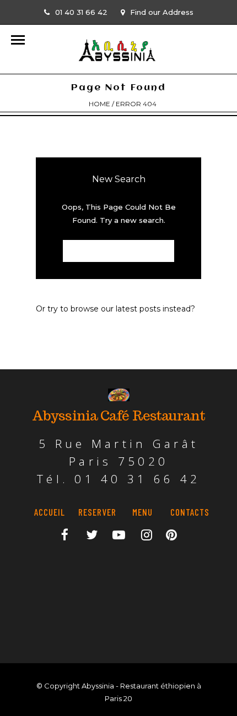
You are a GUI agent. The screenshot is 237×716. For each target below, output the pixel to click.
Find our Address (161, 12)
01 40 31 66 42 (81, 12)
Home (99, 104)
